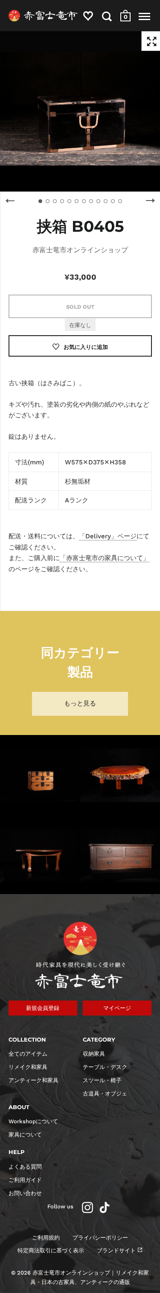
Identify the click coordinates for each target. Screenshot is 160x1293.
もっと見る (80, 703)
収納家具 (94, 1054)
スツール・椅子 (102, 1080)
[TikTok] (104, 1207)
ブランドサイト (116, 1250)
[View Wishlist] (88, 18)
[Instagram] (87, 1207)
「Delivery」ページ (108, 536)
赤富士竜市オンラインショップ (80, 250)
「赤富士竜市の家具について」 (104, 558)
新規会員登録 (42, 1008)
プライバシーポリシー (100, 1237)
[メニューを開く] (144, 16)
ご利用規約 (46, 1237)
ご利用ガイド (25, 1180)
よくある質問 (25, 1166)
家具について (25, 1134)
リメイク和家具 (28, 1067)
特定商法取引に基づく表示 (50, 1250)
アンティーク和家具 (33, 1080)
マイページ (117, 1008)
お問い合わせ (25, 1193)
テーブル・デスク (105, 1067)
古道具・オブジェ (105, 1093)
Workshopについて (33, 1121)
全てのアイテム (28, 1054)
